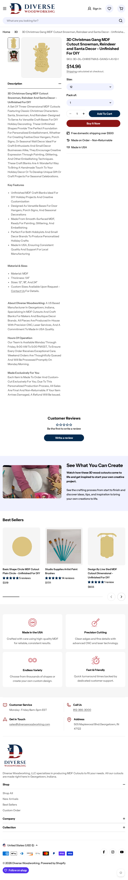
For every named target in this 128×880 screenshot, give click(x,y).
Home (6, 32)
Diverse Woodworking (26, 863)
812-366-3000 (82, 709)
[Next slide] (121, 597)
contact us (18, 291)
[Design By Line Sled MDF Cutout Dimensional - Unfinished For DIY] (107, 546)
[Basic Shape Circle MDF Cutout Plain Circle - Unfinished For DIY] (21, 546)
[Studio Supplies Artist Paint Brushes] (64, 546)
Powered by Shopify (53, 863)
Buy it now (93, 123)
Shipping (71, 71)
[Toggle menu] (5, 9)
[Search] (121, 21)
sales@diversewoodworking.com (29, 724)
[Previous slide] (111, 597)
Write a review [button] (64, 437)
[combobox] (64, 20)
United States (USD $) (20, 845)
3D (16, 32)
